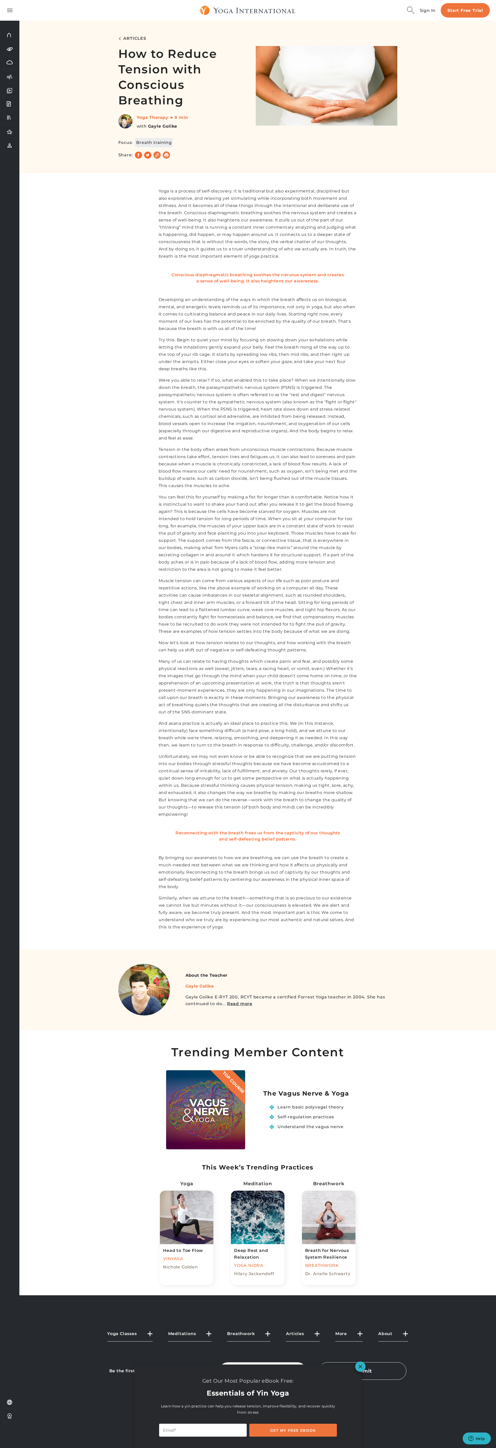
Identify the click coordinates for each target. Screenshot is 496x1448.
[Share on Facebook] (138, 155)
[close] (360, 1366)
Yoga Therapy (153, 117)
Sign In (428, 10)
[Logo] (248, 10)
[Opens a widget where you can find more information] (476, 1438)
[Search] (411, 10)
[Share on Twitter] (147, 155)
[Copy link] (157, 155)
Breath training (154, 142)
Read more (239, 1003)
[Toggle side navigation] (9, 10)
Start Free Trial (465, 10)
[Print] (166, 155)
